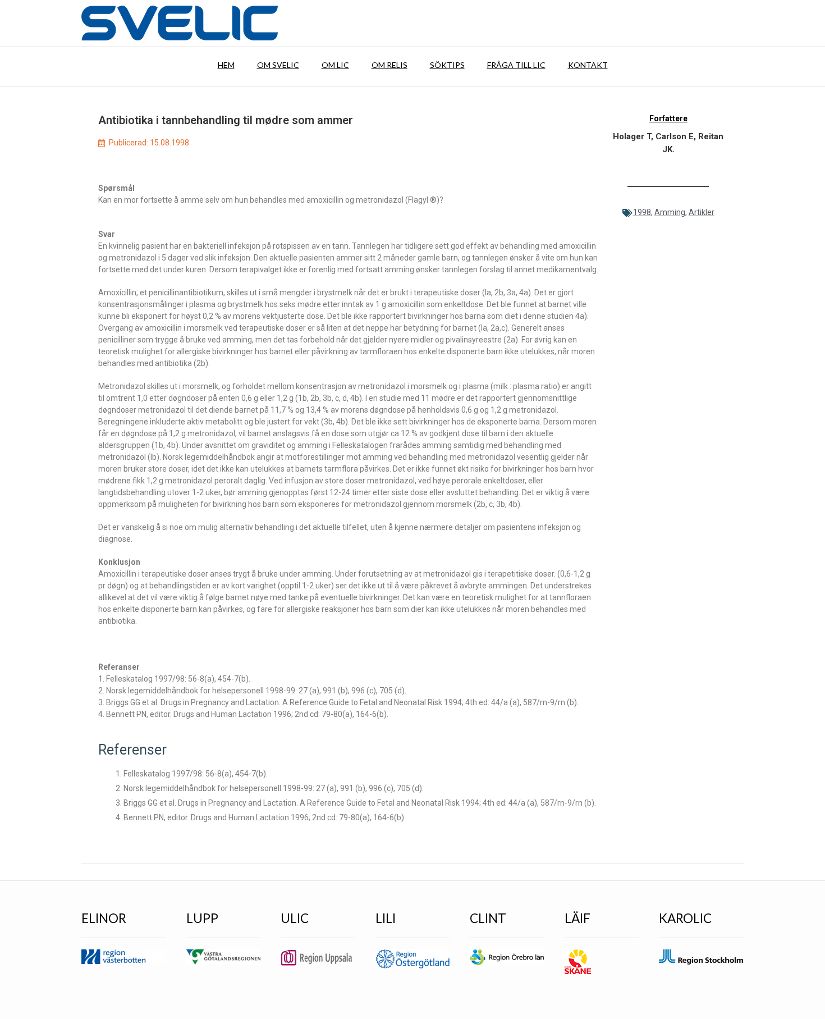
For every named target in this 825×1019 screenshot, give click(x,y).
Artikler (701, 212)
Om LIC (335, 65)
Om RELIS (389, 65)
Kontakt (588, 65)
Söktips (447, 65)
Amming (669, 212)
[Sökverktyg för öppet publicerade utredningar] (179, 23)
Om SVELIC (278, 65)
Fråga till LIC (516, 65)
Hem (226, 65)
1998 (642, 212)
